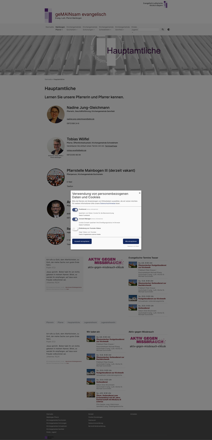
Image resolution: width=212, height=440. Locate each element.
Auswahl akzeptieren (81, 241)
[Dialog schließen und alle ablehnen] (139, 191)
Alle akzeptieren (131, 241)
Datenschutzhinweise (107, 203)
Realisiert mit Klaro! (133, 246)
